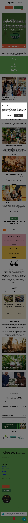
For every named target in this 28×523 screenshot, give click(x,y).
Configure (9, 115)
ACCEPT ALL (18, 115)
